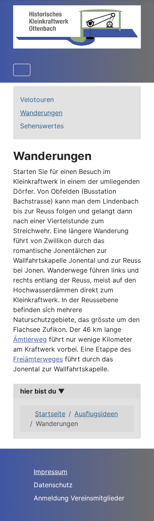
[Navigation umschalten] (21, 70)
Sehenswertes (42, 126)
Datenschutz (53, 485)
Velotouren (37, 99)
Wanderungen (41, 113)
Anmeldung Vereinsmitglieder (79, 498)
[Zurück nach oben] (139, 505)
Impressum (50, 472)
